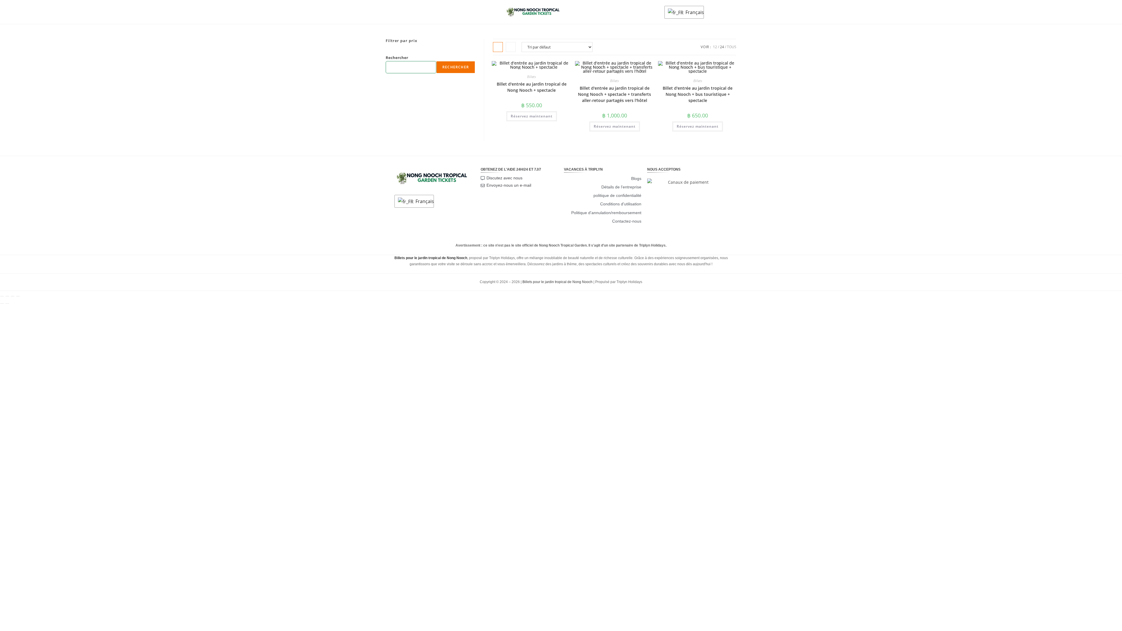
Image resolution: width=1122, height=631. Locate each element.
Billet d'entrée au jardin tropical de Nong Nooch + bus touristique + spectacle (698, 94)
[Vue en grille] (498, 47)
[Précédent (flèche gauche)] (2, 303)
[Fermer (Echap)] (18, 296)
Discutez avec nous (504, 178)
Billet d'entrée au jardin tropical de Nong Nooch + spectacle (532, 87)
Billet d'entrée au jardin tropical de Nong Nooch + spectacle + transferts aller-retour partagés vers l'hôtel (614, 94)
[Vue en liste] (511, 47)
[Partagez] (13, 296)
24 (722, 46)
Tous (731, 46)
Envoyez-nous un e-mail (508, 185)
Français (693, 12)
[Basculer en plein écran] (7, 296)
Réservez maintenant (532, 116)
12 (715, 46)
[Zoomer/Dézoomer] (2, 296)
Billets (531, 76)
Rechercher (397, 57)
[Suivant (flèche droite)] (7, 303)
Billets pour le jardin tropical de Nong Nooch (557, 282)
